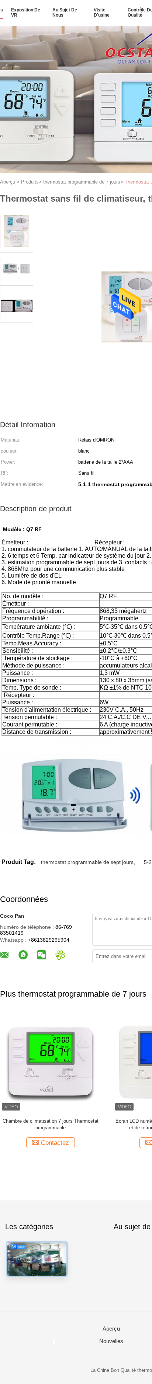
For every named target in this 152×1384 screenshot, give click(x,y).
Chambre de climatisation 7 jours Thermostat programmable (51, 1124)
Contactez (55, 1142)
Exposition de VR (25, 12)
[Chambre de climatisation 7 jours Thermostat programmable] (50, 1062)
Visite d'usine (102, 12)
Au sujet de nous (64, 12)
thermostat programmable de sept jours (87, 862)
